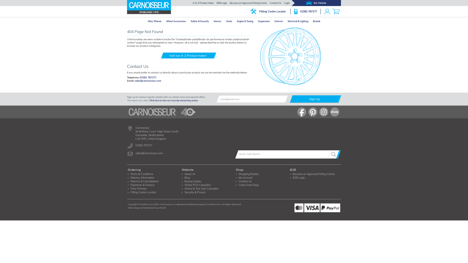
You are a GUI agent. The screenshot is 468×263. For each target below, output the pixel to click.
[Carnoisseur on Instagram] (323, 111)
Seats (229, 21)
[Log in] (327, 11)
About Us (189, 174)
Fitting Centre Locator (272, 11)
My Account (245, 177)
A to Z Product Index (203, 3)
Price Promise (139, 188)
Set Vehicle (320, 3)
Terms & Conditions (142, 174)
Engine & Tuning (245, 21)
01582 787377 (308, 11)
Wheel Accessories (176, 21)
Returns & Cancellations (145, 181)
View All (139, 92)
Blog (187, 177)
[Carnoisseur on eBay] (334, 111)
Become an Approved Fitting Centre (248, 3)
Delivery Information (142, 177)
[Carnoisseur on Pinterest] (312, 111)
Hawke (189, 87)
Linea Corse (217, 87)
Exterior (279, 21)
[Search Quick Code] (334, 154)
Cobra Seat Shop (249, 185)
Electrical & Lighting (298, 21)
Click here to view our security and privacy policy (173, 100)
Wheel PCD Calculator (197, 185)
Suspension (264, 21)
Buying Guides (192, 181)
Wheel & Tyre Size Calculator (201, 188)
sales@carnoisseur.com (147, 80)
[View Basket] (336, 11)
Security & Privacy (194, 192)
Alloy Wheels (154, 21)
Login (287, 3)
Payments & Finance (142, 185)
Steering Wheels (248, 87)
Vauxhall (135, 87)
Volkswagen (162, 87)
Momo (188, 91)
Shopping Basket (248, 174)
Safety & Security (200, 21)
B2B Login (222, 3)
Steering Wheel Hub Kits (252, 91)
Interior (217, 21)
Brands (316, 21)
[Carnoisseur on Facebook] (301, 111)
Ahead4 (162, 208)
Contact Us (275, 3)
